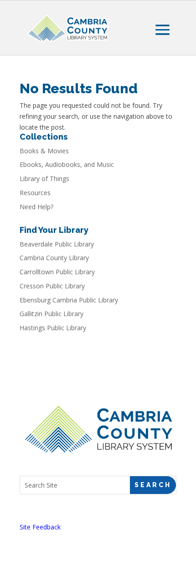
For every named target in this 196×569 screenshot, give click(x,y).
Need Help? (36, 206)
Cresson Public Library (52, 286)
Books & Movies (44, 150)
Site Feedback (40, 527)
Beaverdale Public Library (57, 244)
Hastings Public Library (53, 327)
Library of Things (44, 178)
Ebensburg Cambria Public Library (69, 300)
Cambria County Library (54, 257)
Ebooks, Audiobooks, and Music (67, 164)
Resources (35, 192)
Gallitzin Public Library (51, 313)
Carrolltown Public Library (57, 271)
